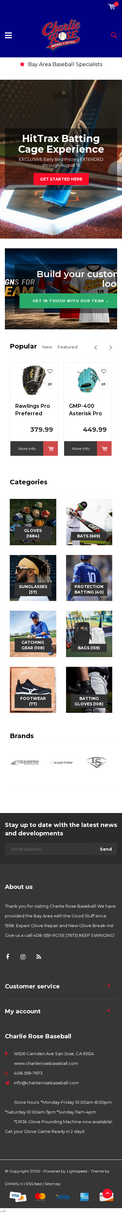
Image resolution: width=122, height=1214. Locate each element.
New (47, 346)
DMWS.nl (14, 1183)
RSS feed (34, 1183)
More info (27, 448)
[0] (111, 6)
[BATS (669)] (89, 521)
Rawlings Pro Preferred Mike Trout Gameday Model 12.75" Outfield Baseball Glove (32, 410)
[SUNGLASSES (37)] (33, 577)
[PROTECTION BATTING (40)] (89, 577)
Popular (23, 346)
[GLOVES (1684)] (33, 521)
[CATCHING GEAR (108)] (33, 633)
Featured (67, 346)
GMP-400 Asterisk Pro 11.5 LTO (85, 410)
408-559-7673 (28, 1073)
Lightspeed (77, 1171)
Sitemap (53, 1183)
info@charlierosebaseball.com (46, 1082)
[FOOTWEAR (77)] (33, 689)
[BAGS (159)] (89, 633)
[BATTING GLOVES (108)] (89, 689)
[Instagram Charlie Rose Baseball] (23, 957)
